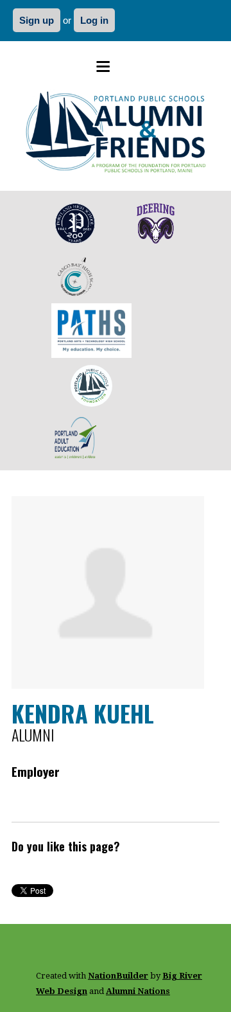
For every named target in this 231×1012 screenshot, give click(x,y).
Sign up (36, 20)
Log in (94, 20)
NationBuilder (118, 976)
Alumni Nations (138, 991)
